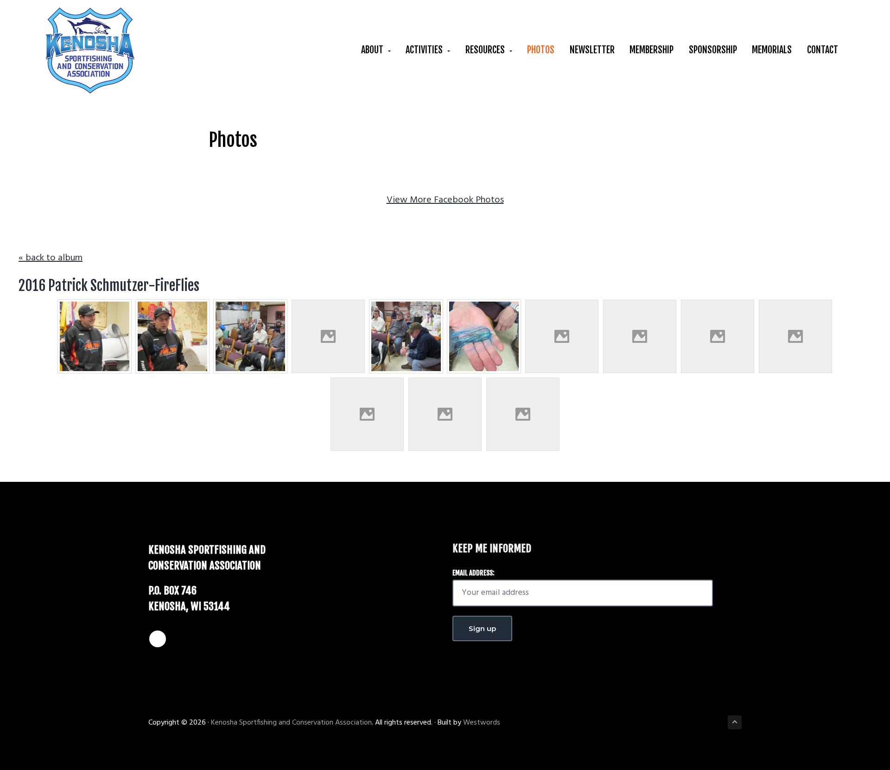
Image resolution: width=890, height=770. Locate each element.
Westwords (481, 723)
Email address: (473, 572)
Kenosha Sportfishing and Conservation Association (291, 723)
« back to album (51, 258)
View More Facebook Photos (445, 200)
